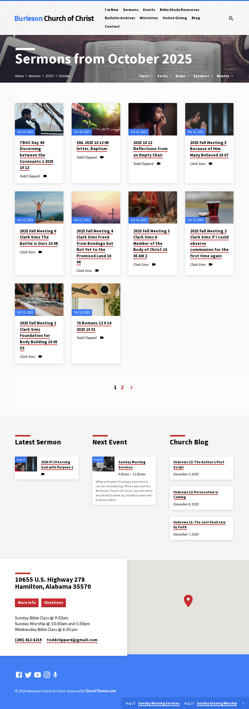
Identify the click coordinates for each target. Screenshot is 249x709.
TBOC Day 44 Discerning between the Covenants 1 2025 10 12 (36, 155)
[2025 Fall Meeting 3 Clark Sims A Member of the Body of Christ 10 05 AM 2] (152, 207)
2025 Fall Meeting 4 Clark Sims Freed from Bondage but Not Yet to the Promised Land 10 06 (95, 246)
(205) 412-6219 (28, 639)
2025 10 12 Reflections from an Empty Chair (150, 149)
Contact (112, 26)
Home (19, 76)
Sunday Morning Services (131, 464)
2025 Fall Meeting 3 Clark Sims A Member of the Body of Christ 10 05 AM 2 (151, 243)
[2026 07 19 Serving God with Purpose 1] (26, 464)
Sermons (130, 9)
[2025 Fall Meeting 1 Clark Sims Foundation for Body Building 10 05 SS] (39, 299)
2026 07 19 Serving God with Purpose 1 (57, 464)
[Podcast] (55, 674)
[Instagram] (47, 675)
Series (163, 76)
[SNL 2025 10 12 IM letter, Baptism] (96, 119)
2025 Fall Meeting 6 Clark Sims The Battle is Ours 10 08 (39, 237)
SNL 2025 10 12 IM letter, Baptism (93, 146)
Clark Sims (197, 164)
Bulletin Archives (120, 17)
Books (181, 76)
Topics (144, 76)
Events (149, 9)
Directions (53, 602)
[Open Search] (231, 18)
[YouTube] (38, 675)
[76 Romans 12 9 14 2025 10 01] (96, 299)
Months (223, 76)
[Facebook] (19, 675)
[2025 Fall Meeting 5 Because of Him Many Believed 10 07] (209, 119)
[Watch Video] (45, 176)
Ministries (149, 17)
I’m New (111, 9)
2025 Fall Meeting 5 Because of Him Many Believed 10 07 (209, 149)
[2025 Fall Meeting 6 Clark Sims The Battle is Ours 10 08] (39, 207)
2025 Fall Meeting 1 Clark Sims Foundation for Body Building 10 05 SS (38, 335)
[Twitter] (28, 675)
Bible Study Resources (179, 9)
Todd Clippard (30, 176)
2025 (49, 76)
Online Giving (174, 17)
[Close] (243, 703)
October (64, 76)
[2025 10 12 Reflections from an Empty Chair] (152, 119)
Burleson (54, 18)
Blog (196, 17)
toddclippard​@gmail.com (72, 639)
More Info (27, 602)
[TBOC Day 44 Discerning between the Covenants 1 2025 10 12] (39, 119)
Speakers (201, 76)
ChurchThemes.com (100, 691)
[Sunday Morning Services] (103, 464)
